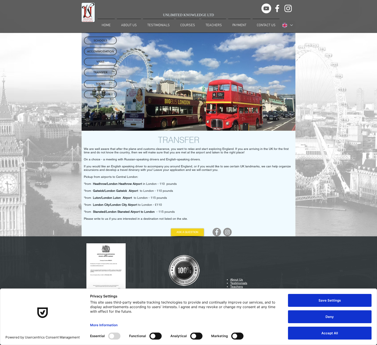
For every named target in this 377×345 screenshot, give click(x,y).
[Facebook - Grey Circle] (216, 232)
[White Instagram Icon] (288, 8)
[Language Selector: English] (287, 25)
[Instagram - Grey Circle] (227, 232)
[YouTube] (266, 8)
